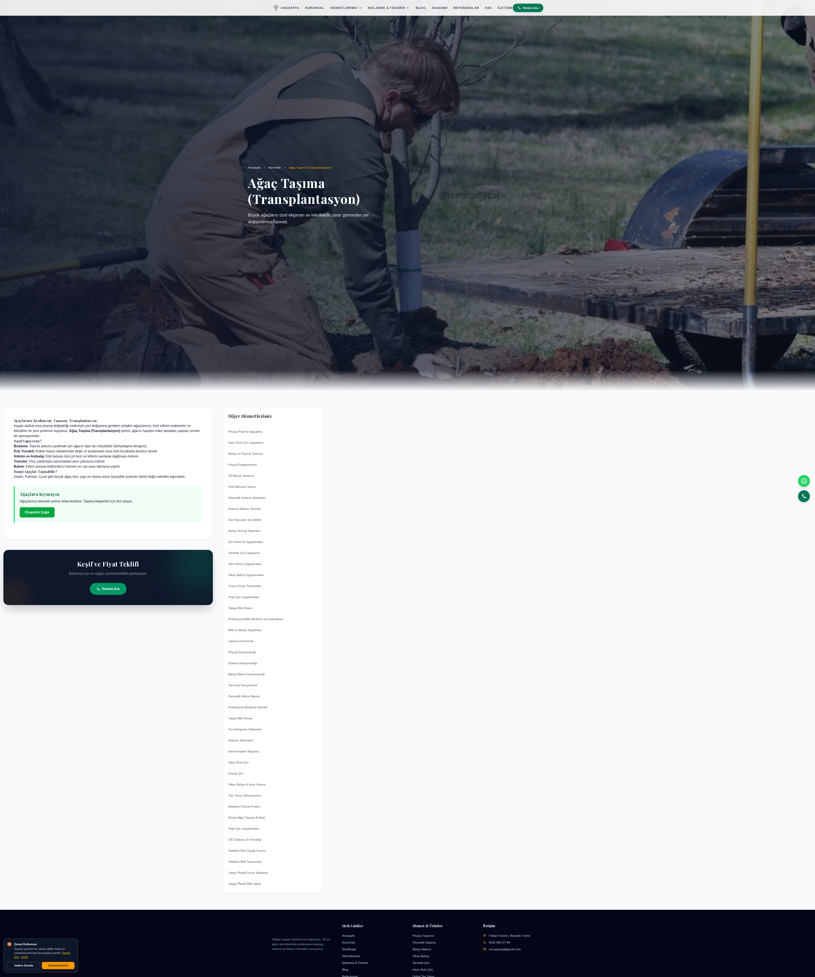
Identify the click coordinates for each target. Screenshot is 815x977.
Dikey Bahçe (421, 956)
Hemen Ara (530, 8)
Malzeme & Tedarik (386, 8)
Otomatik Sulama (424, 942)
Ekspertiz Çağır (37, 512)
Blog (421, 8)
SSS (488, 8)
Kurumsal (315, 8)
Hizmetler (274, 167)
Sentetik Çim (421, 962)
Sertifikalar (349, 949)
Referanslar (466, 8)
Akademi (440, 8)
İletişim (505, 8)
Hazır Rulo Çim (423, 969)
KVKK (24, 957)
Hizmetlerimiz (344, 8)
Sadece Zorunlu (23, 965)
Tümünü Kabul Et (58, 965)
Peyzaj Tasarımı (423, 935)
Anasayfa (290, 8)
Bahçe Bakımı (422, 949)
